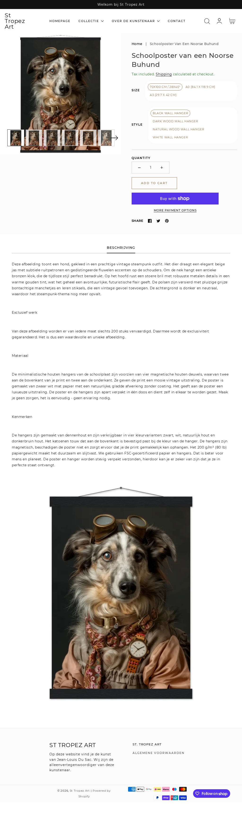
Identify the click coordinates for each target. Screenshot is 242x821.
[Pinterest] (167, 221)
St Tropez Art (80, 790)
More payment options (175, 210)
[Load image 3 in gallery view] (51, 137)
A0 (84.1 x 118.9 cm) (200, 87)
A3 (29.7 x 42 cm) (163, 95)
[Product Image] (60, 93)
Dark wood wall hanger (175, 121)
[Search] (207, 21)
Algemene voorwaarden (159, 753)
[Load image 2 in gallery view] (34, 137)
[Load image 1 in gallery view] (15, 137)
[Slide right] (114, 138)
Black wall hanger (170, 113)
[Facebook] (150, 221)
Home (137, 44)
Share (137, 220)
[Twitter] (158, 221)
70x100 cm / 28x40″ (165, 87)
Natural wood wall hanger (178, 129)
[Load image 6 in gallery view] (106, 137)
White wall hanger (170, 137)
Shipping (164, 74)
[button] (207, 21)
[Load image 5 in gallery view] (88, 137)
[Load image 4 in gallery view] (70, 137)
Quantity (141, 158)
